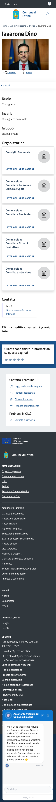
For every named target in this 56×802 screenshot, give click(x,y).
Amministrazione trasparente (17, 685)
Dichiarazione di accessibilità (17, 705)
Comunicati (8, 601)
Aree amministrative (13, 476)
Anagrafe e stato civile (14, 518)
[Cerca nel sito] (47, 14)
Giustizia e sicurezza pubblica (17, 558)
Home (4, 25)
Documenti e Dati (11, 496)
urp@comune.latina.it (21, 651)
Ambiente (7, 563)
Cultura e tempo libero (14, 573)
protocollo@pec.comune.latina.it (24, 656)
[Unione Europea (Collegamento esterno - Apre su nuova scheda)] (28, 441)
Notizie (5, 596)
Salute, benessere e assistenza (18, 538)
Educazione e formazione (15, 533)
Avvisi (5, 606)
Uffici (4, 481)
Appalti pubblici (10, 543)
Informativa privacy (12, 690)
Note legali (7, 700)
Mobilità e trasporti (12, 553)
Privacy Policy (27, 798)
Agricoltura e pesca (12, 528)
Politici (32, 25)
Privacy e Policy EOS (12, 695)
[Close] (48, 715)
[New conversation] (42, 715)
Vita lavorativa (9, 548)
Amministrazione (18, 25)
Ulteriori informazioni (20, 169)
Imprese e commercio (13, 578)
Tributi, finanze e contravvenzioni (19, 568)
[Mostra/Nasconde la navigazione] (6, 14)
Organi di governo (11, 471)
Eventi (5, 628)
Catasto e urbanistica (13, 513)
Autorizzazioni (9, 523)
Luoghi (5, 623)
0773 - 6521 (12, 646)
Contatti (5, 85)
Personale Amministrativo (15, 491)
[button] (11, 4)
